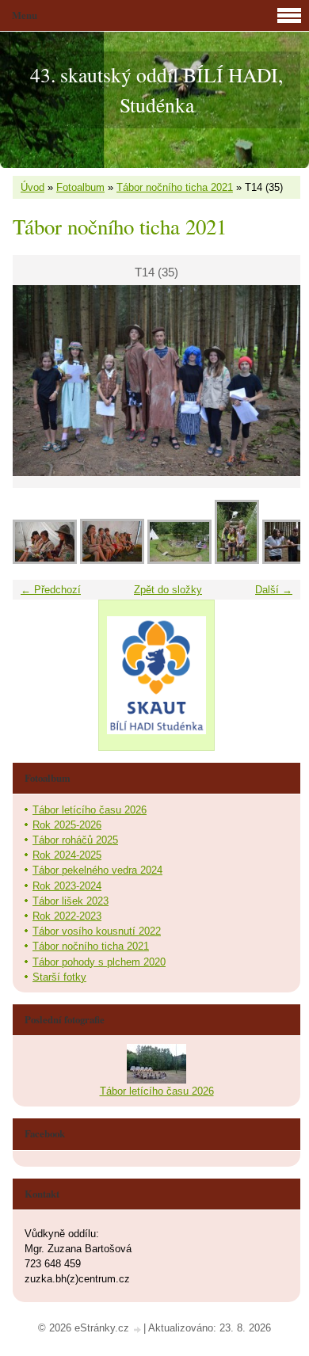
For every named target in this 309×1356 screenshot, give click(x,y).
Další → (273, 590)
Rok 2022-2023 (66, 916)
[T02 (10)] (237, 560)
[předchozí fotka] (38, 380)
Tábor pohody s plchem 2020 (99, 962)
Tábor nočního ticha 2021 (174, 187)
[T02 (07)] (179, 560)
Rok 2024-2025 (66, 855)
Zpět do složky (168, 590)
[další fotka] (274, 380)
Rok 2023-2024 (66, 886)
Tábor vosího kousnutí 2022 (96, 931)
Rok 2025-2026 (66, 825)
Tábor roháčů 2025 (75, 840)
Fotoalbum (80, 187)
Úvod (32, 187)
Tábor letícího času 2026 (89, 810)
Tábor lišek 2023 (70, 901)
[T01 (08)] (45, 560)
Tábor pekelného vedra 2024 (97, 870)
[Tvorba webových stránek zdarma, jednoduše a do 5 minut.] (137, 1329)
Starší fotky (59, 977)
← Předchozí (51, 590)
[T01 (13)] (112, 560)
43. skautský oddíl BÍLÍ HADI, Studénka (156, 89)
